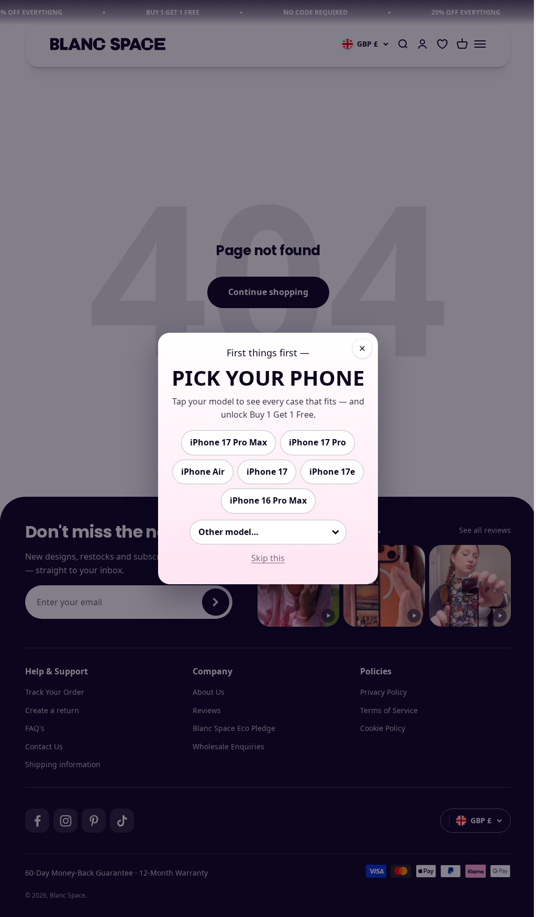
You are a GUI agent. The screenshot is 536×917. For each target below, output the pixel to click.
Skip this (268, 558)
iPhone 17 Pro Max (228, 442)
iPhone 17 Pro (317, 442)
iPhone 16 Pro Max (268, 500)
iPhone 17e (332, 471)
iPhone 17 (267, 471)
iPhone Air (203, 471)
